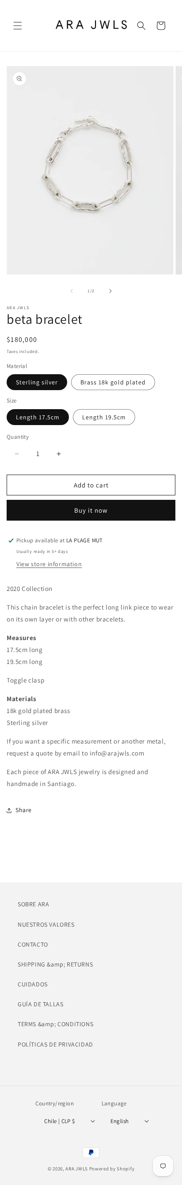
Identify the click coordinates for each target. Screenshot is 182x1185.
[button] (17, 25)
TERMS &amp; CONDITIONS (55, 1024)
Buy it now (91, 510)
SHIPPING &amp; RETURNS (55, 964)
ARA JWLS (76, 1169)
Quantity (18, 437)
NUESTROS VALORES (46, 924)
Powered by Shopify (112, 1169)
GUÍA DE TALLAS (40, 1004)
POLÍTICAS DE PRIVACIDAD (55, 1044)
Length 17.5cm (38, 417)
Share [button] (23, 810)
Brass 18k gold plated (113, 382)
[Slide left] (71, 291)
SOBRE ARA (33, 904)
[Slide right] (110, 291)
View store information (49, 564)
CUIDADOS (33, 984)
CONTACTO (33, 944)
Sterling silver (37, 382)
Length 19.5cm (104, 417)
